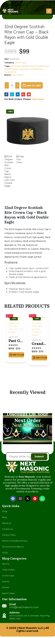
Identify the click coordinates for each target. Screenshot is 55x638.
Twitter (12, 94)
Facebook (6, 94)
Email (29, 94)
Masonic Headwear (33, 69)
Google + (23, 94)
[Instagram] (20, 499)
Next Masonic (17, 75)
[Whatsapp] (42, 499)
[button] (49, 11)
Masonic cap (17, 69)
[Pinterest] (35, 499)
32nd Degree (17, 66)
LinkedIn (18, 94)
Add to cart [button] (18, 354)
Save (10, 316)
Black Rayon (30, 66)
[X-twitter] (28, 499)
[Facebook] (13, 499)
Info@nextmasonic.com (24, 607)
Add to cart (34, 85)
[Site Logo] (10, 11)
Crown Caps (20, 62)
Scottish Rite (10, 72)
